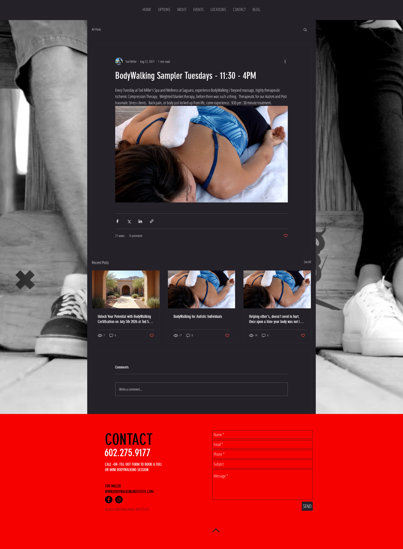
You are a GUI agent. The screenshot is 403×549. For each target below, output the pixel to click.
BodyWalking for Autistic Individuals (198, 316)
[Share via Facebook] (117, 221)
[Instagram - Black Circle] (119, 499)
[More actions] (285, 61)
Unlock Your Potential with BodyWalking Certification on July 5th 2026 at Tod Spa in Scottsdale (125, 319)
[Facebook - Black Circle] (108, 499)
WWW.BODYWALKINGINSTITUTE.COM (129, 491)
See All (307, 262)
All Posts (96, 29)
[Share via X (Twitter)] (129, 221)
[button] (305, 29)
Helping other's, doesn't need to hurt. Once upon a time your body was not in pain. (275, 319)
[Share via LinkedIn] (140, 221)
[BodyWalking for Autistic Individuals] (201, 289)
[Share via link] (151, 221)
